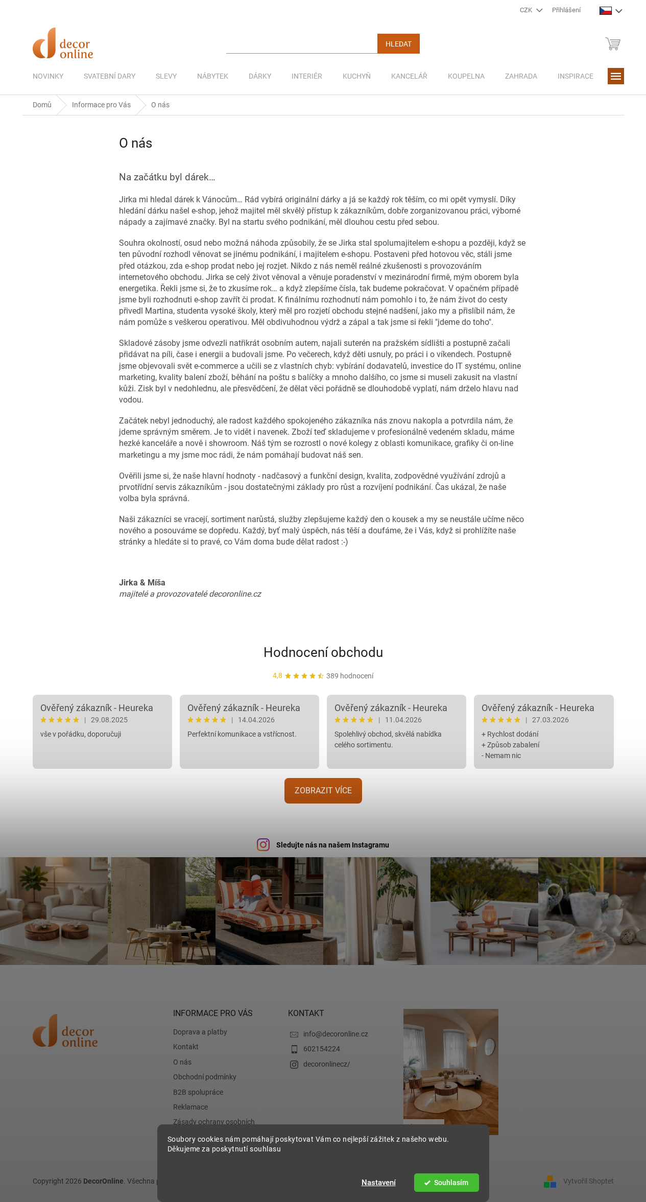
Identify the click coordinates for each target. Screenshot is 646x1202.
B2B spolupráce (198, 1092)
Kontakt (186, 1047)
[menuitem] (48, 76)
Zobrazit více (323, 790)
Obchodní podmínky (204, 1077)
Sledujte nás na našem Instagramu (332, 845)
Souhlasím (451, 1183)
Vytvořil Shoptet (588, 1180)
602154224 (321, 1049)
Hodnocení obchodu (323, 652)
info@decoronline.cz (335, 1034)
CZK (527, 10)
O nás (182, 1062)
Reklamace (190, 1107)
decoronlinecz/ (326, 1064)
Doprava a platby (200, 1032)
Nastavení (379, 1182)
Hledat (399, 44)
